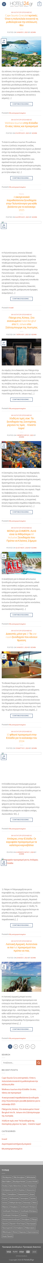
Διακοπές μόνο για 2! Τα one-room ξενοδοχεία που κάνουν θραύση (21, 637)
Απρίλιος (21, 1190)
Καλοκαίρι (27, 1203)
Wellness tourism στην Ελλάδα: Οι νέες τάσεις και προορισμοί (21, 124)
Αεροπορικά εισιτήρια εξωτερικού (16, 1144)
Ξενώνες (24, 1215)
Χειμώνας (22, 1232)
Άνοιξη (4, 1186)
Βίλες (4, 1194)
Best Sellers (6, 1182)
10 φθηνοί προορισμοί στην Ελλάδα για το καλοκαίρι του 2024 (21, 738)
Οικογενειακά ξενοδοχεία (11, 1219)
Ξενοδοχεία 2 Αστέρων (28, 1207)
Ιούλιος (33, 1198)
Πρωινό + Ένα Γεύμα (17, 1224)
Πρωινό (5, 1224)
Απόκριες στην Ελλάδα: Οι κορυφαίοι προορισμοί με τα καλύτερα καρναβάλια (21, 842)
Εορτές (4, 1198)
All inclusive (31, 1177)
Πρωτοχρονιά (7, 1228)
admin (33, 32)
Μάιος (35, 1203)
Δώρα (32, 1194)
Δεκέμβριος (12, 1194)
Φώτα (15, 1232)
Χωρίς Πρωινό (7, 1236)
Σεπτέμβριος (18, 1228)
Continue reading (21, 104)
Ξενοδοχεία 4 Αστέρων (29, 1211)
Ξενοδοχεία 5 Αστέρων (10, 1215)
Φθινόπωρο (6, 1232)
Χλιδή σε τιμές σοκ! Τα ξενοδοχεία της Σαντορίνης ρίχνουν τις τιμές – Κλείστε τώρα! (21, 423)
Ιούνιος (5, 1203)
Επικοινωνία (21, 1256)
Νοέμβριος (14, 1207)
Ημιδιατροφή (14, 1198)
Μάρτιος (5, 1207)
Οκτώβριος (26, 1219)
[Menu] (4, 4)
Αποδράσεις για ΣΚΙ (9, 1190)
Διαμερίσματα (23, 1194)
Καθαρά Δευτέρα (15, 1203)
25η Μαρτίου (7, 1177)
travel (21, 194)
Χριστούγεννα (33, 1232)
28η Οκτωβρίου (19, 1177)
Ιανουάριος (25, 1198)
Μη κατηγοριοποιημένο (21, 12)
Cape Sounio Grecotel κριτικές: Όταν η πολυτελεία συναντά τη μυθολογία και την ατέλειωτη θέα (21, 20)
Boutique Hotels (19, 1182)
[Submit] (38, 1062)
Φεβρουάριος (30, 1228)
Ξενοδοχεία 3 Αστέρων (10, 1211)
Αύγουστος (31, 1190)
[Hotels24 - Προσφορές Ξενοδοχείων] (21, 4)
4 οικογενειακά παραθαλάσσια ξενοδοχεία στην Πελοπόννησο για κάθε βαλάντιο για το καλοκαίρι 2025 (21, 203)
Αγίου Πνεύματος (30, 1186)
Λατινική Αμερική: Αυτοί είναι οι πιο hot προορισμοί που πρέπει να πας (21, 947)
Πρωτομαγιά (31, 1224)
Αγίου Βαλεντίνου (15, 1186)
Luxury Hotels (32, 1182)
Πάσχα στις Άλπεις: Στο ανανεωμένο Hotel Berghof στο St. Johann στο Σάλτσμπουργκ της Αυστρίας (22, 322)
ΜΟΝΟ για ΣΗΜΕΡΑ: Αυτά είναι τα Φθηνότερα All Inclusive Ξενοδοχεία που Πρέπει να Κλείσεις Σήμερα (21, 535)
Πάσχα (34, 1219)
